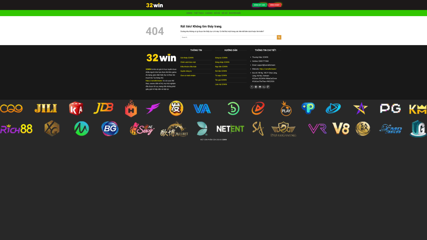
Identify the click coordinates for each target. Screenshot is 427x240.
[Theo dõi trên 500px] (264, 87)
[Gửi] (279, 37)
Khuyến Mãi (235, 13)
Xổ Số (224, 13)
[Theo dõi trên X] (252, 87)
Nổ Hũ (217, 13)
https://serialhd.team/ (154, 81)
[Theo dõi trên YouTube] (260, 87)
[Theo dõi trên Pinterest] (256, 87)
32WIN (189, 13)
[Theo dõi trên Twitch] (268, 87)
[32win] (157, 5)
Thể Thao (199, 13)
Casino (208, 13)
